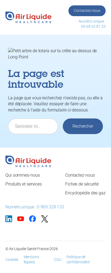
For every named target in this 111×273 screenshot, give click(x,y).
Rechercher (82, 126)
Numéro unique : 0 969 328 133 (34, 206)
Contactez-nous (87, 10)
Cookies (11, 259)
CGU (57, 259)
